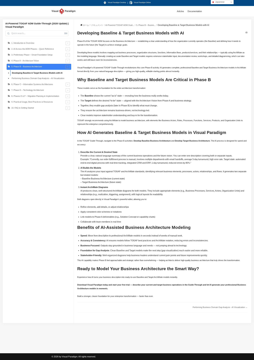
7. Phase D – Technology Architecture (27, 90)
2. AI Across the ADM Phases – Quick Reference (32, 49)
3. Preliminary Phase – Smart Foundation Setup (31, 55)
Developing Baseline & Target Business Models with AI (37, 73)
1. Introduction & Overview (22, 43)
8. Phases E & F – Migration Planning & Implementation (35, 96)
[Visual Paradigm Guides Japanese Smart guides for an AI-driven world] (63, 11)
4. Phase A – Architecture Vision (25, 61)
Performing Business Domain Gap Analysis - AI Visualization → (220, 307)
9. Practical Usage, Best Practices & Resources (32, 102)
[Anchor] (212, 80)
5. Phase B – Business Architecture (26, 66)
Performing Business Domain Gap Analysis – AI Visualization (38, 78)
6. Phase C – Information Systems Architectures (32, 84)
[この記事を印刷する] (246, 32)
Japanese (219, 2)
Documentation (195, 11)
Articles (180, 11)
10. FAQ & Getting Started (22, 108)
